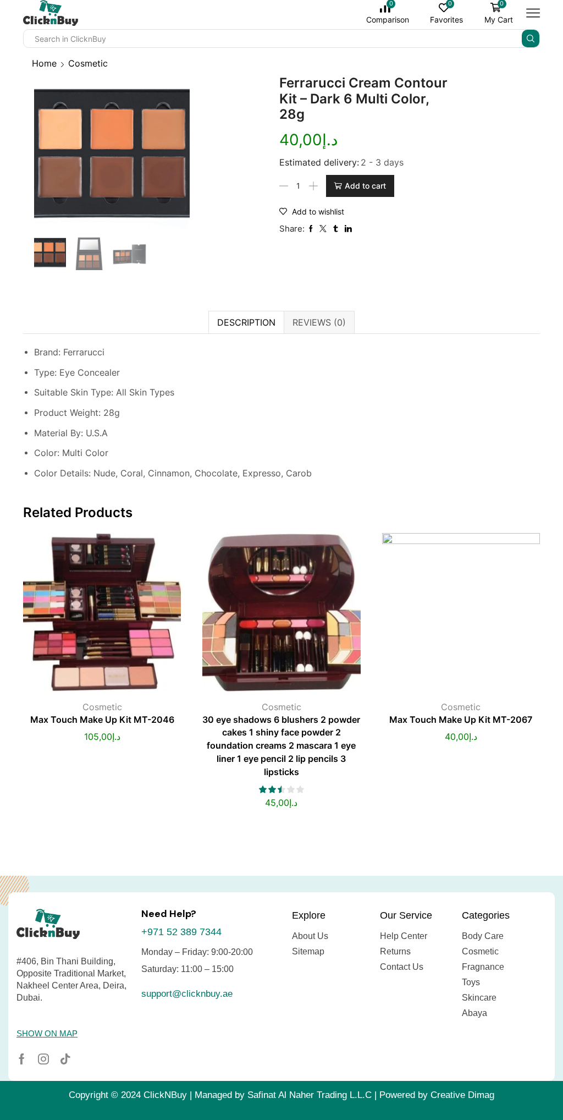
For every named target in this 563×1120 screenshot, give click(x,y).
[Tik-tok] (65, 1058)
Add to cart (365, 185)
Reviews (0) (319, 322)
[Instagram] (43, 1058)
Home (44, 63)
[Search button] (530, 38)
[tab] (246, 322)
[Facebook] (21, 1058)
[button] (47, 1033)
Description (246, 322)
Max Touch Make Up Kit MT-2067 (460, 720)
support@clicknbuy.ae (187, 994)
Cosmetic (88, 63)
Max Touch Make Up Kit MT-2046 (102, 720)
